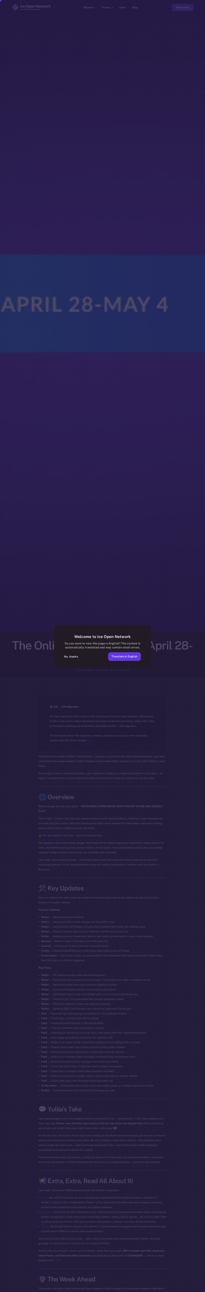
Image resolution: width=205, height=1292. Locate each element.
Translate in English (124, 656)
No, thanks (71, 656)
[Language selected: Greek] (123, 1289)
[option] (49, 1289)
